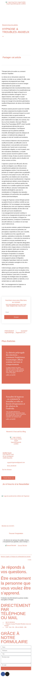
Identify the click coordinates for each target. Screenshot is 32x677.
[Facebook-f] (3, 474)
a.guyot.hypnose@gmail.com (16, 462)
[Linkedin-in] (9, 474)
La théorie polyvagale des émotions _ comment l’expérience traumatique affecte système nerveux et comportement (15, 358)
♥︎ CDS (29, 559)
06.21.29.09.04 (11, 466)
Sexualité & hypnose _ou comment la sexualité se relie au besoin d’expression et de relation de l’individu (15, 402)
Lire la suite (10, 375)
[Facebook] (3, 674)
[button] (8, 61)
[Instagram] (6, 474)
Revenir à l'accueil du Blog (16, 431)
